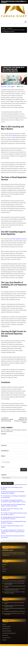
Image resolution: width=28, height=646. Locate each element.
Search (2, 467)
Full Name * (4, 445)
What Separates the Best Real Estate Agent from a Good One (14, 609)
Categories (4, 474)
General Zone (5, 635)
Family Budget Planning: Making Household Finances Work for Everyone (13, 518)
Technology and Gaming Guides (8, 633)
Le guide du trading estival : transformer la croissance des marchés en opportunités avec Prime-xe (12, 531)
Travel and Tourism (6, 637)
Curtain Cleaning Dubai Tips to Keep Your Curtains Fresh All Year (14, 614)
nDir (14, 86)
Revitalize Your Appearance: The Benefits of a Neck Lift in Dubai (20, 420)
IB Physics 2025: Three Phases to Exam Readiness (12, 1)
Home (3, 566)
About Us (4, 571)
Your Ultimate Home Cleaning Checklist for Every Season (14, 603)
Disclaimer (4, 564)
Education (4, 639)
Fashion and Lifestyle (6, 631)
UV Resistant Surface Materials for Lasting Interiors (14, 611)
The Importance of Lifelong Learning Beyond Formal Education (14, 586)
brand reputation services (18, 239)
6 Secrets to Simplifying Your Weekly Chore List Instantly (7, 419)
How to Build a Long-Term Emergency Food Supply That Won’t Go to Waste (13, 505)
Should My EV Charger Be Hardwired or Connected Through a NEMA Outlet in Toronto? (13, 500)
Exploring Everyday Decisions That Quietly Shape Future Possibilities (12, 492)
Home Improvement (6, 626)
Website (3, 456)
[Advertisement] (14, 50)
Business (21, 86)
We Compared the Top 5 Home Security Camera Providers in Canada (14, 606)
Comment (3, 433)
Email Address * (5, 450)
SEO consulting (12, 135)
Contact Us (4, 569)
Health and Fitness (6, 628)
